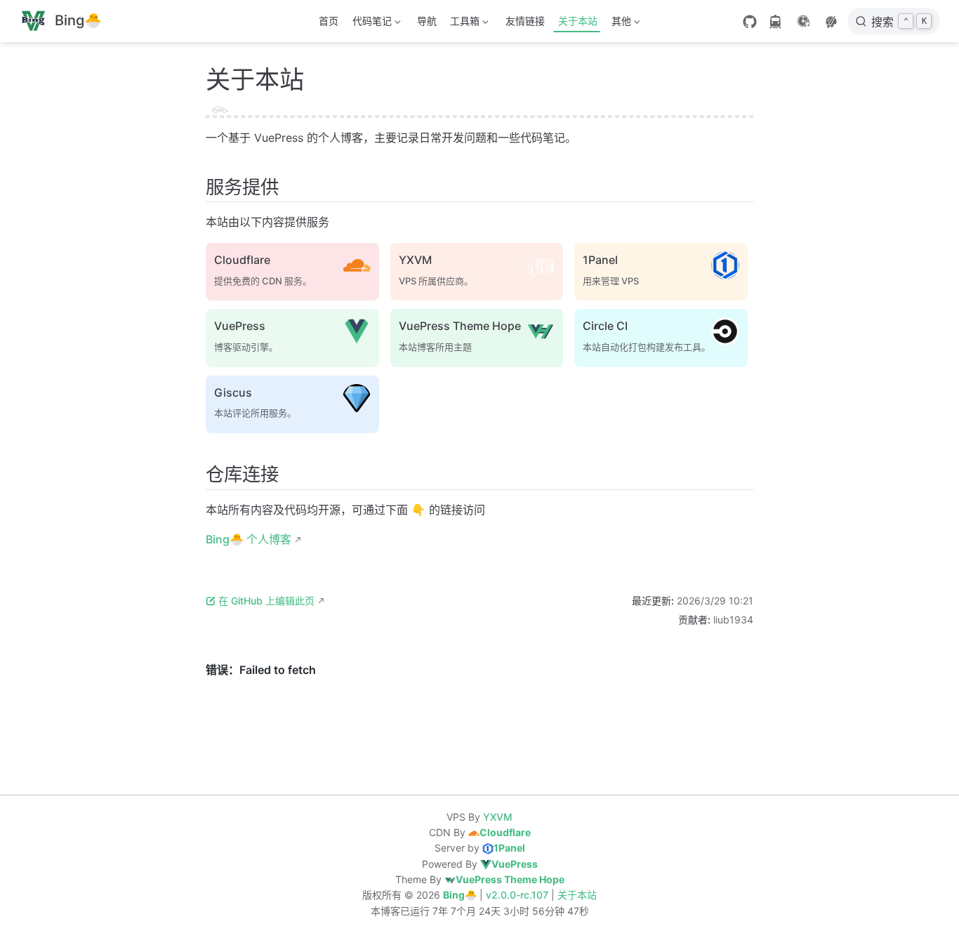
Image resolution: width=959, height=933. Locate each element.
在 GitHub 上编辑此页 (266, 601)
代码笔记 (369, 23)
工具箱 (462, 23)
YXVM (497, 817)
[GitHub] (750, 22)
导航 (427, 21)
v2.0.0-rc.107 (518, 895)
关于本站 (577, 21)
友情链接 (525, 21)
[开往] (775, 22)
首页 (328, 21)
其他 (618, 23)
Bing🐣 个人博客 (248, 539)
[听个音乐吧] (803, 21)
